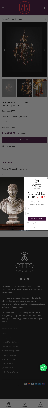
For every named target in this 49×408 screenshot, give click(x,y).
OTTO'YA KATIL (36, 218)
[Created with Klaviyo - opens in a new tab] (24, 230)
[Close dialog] (47, 179)
